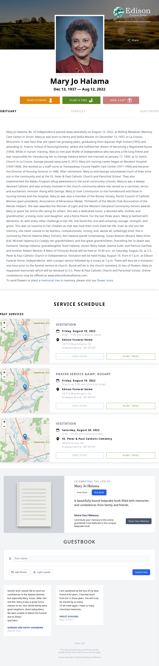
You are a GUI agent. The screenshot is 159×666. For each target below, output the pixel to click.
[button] (25, 338)
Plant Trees (131, 356)
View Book (82, 492)
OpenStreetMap (83, 657)
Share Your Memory (138, 521)
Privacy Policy (71, 652)
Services (78, 111)
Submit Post (141, 572)
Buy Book (99, 492)
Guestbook (149, 111)
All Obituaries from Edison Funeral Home (133, 21)
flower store (105, 280)
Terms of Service (88, 652)
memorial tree (50, 280)
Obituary (8, 111)
